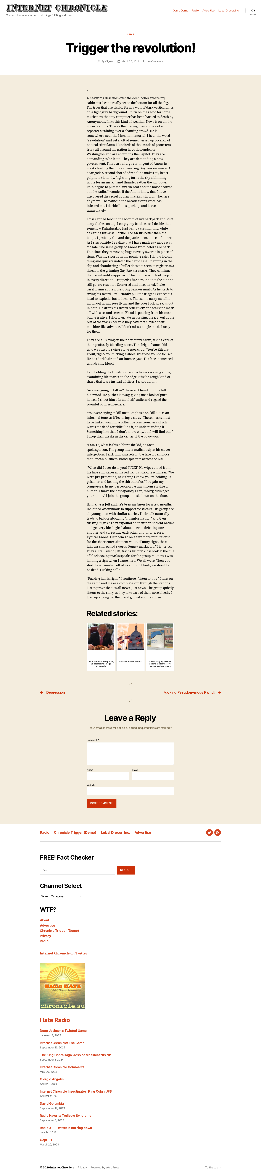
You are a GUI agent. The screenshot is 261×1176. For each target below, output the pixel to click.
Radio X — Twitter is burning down (66, 1128)
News (130, 34)
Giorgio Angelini (52, 1079)
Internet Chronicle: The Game (62, 1043)
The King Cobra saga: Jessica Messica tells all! (75, 1055)
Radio (195, 10)
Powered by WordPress (104, 1167)
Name (90, 770)
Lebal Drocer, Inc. (228, 10)
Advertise (208, 10)
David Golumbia (52, 1103)
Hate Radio (55, 1020)
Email (135, 770)
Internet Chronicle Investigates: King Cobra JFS (76, 1091)
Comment (93, 740)
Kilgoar (109, 61)
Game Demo (180, 10)
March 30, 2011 (130, 61)
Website (91, 785)
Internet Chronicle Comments (62, 1067)
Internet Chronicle (62, 1167)
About (44, 920)
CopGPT (46, 1140)
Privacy (45, 936)
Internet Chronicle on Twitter (63, 953)
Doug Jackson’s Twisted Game (63, 1031)
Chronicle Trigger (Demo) (75, 832)
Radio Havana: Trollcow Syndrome (65, 1116)
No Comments (155, 61)
